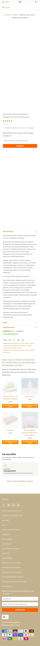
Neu (23, 343)
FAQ (3, 525)
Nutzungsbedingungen (12, 577)
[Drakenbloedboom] (20, 2)
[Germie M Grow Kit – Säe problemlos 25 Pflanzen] (10, 386)
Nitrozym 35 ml (29, 396)
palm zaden (16, 350)
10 (10, 198)
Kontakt (5, 520)
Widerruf (6, 544)
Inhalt (5, 322)
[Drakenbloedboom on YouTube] (9, 505)
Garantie (6, 534)
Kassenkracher (14, 343)
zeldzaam (32, 350)
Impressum (7, 586)
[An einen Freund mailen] (22, 340)
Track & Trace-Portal (11, 563)
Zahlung (6, 553)
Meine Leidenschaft (11, 530)
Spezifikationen (9, 327)
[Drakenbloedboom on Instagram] (14, 505)
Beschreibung (8, 231)
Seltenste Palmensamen (19, 345)
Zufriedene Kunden (11, 567)
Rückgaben (7, 539)
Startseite (7, 15)
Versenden (7, 558)
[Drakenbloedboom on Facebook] (4, 505)
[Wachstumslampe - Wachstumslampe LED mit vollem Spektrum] (29, 420)
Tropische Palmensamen (10, 348)
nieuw (10, 350)
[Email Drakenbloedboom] (18, 505)
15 (16, 198)
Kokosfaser (10, 430)
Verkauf (20, 348)
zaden (27, 350)
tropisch (22, 350)
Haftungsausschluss (11, 511)
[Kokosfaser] (10, 420)
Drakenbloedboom (13, 622)
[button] (8, 121)
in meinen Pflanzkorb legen (10, 406)
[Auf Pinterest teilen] (18, 340)
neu (21, 343)
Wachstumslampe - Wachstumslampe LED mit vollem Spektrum (30, 432)
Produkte (15, 15)
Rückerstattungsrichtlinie (14, 582)
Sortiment (29, 345)
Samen (28, 343)
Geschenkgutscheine (11, 572)
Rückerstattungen (10, 549)
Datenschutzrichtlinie (12, 516)
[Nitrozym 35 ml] (29, 386)
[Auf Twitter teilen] (9, 340)
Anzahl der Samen (9, 194)
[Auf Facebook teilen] (14, 340)
